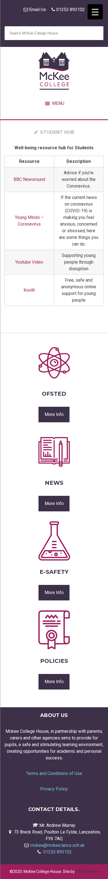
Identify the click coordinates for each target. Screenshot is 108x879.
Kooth (29, 290)
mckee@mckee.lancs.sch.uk (57, 845)
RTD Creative (87, 871)
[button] (58, 103)
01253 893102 (70, 9)
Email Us (37, 9)
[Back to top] (95, 861)
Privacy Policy (54, 789)
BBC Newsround (29, 179)
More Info (54, 414)
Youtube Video (29, 262)
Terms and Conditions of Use (54, 773)
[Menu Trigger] (95, 11)
